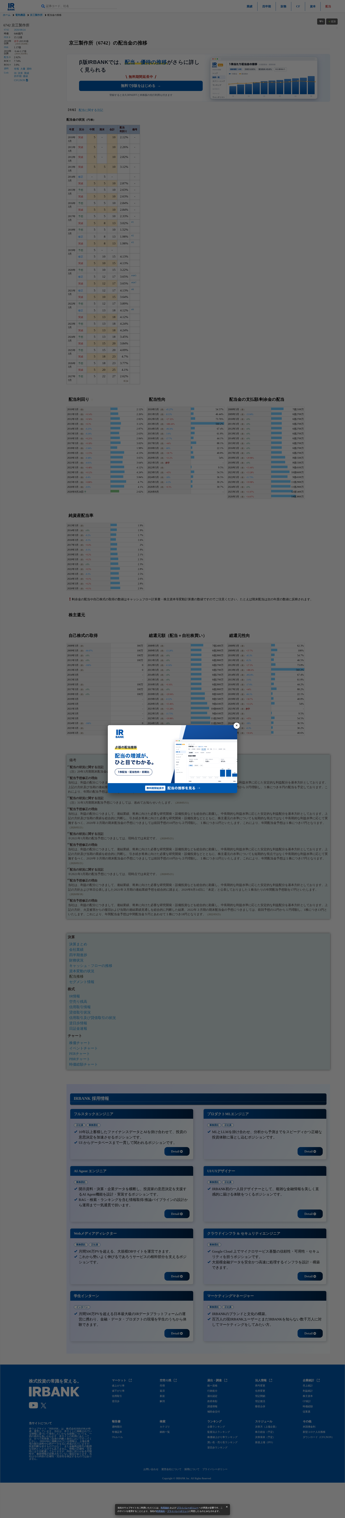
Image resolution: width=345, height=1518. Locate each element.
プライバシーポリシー (187, 1508)
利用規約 (165, 1508)
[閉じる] (237, 726)
